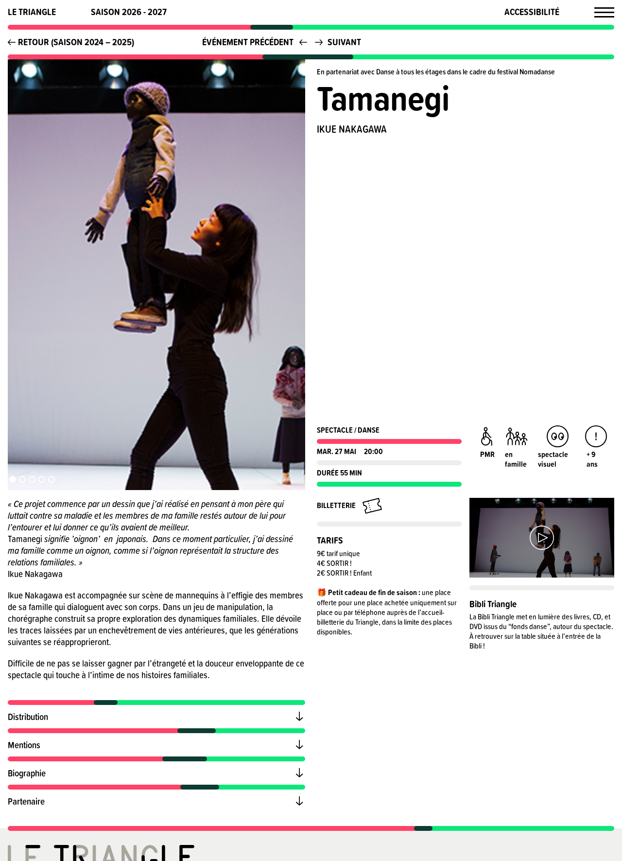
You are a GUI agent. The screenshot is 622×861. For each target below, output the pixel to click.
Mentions (24, 744)
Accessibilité (531, 12)
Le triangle (32, 12)
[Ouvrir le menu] (604, 12)
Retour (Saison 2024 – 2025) (76, 42)
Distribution (28, 716)
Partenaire (26, 801)
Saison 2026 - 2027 (129, 12)
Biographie (27, 772)
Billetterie (336, 505)
